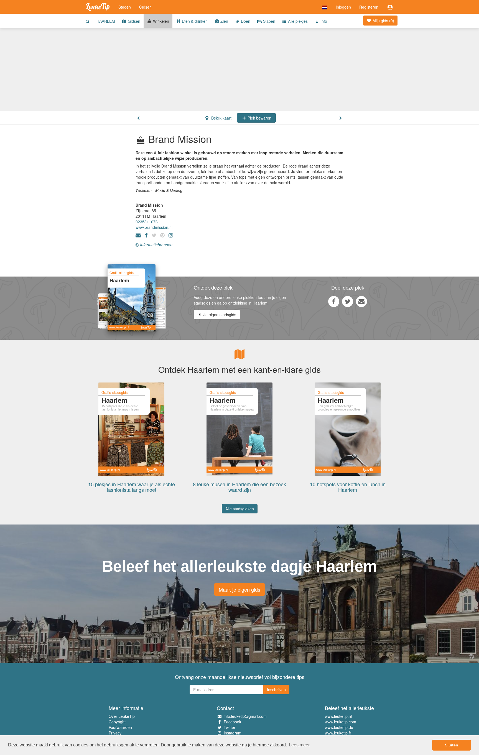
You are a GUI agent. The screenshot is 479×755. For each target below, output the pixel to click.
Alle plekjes (297, 21)
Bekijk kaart (220, 118)
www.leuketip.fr (338, 733)
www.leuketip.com (340, 721)
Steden (124, 7)
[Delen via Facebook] (333, 301)
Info (323, 21)
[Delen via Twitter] (347, 301)
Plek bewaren (258, 118)
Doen (245, 21)
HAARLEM (105, 21)
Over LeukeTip (122, 716)
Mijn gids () (382, 20)
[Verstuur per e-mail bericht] (361, 301)
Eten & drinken (194, 21)
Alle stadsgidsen (239, 508)
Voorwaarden (120, 727)
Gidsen (145, 7)
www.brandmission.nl (154, 227)
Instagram (232, 733)
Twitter (229, 727)
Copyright (117, 721)
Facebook (232, 721)
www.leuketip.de (339, 727)
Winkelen (160, 21)
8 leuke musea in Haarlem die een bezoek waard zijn (239, 486)
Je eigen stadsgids (219, 314)
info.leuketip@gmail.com (245, 716)
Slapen (268, 21)
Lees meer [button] (299, 745)
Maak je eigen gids (239, 589)
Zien (223, 21)
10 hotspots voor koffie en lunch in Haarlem (348, 486)
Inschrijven (276, 689)
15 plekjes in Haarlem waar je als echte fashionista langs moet (131, 486)
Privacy (115, 733)
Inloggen (343, 7)
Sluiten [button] (451, 745)
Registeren (368, 7)
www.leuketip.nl (338, 716)
